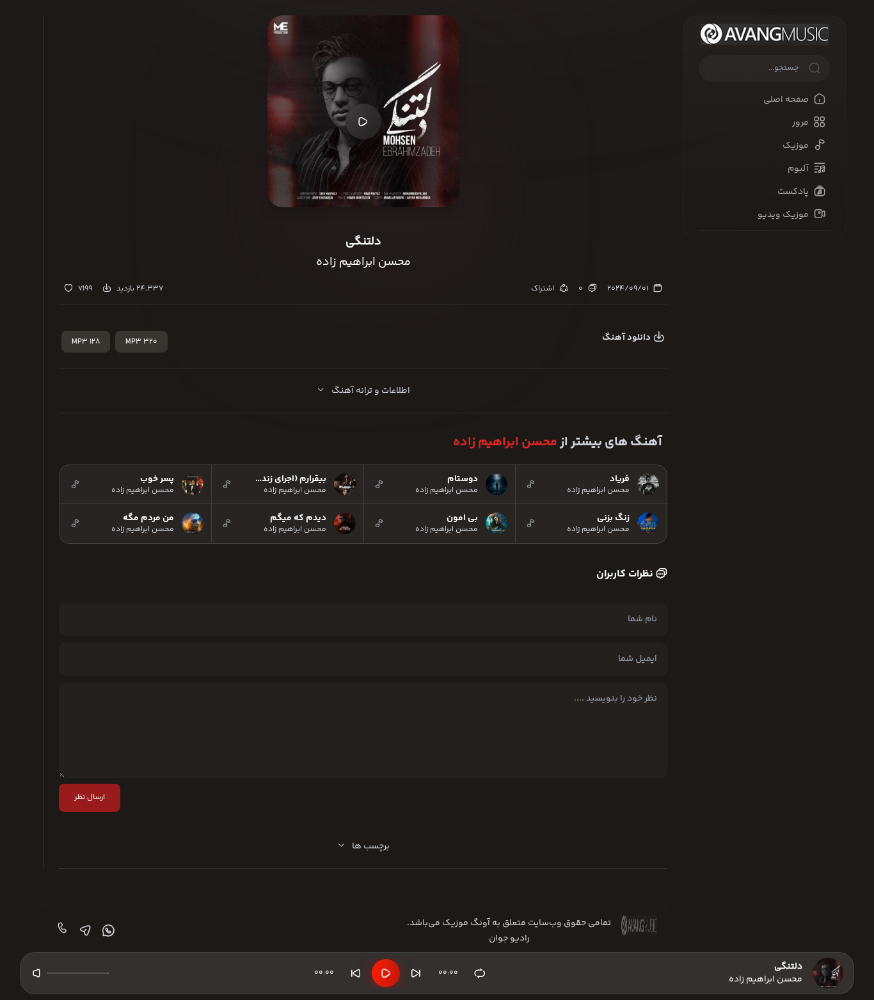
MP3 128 (86, 342)
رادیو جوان (509, 939)
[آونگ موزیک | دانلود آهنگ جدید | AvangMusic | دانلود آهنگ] (764, 34)
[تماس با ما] (60, 930)
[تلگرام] (83, 930)
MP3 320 (141, 342)
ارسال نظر (89, 797)
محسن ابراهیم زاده (505, 442)
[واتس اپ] (107, 930)
